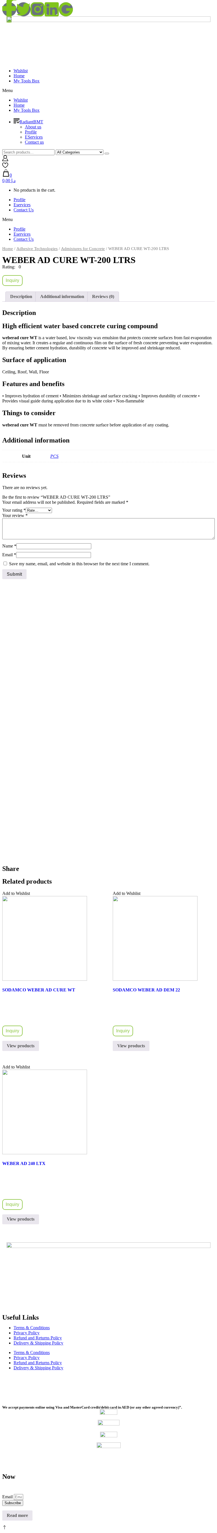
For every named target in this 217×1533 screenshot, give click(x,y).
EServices (34, 137)
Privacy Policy (27, 1332)
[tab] (21, 297)
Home (19, 75)
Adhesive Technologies (37, 248)
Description (21, 296)
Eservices (22, 204)
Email (9, 554)
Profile (31, 132)
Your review (15, 515)
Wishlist (21, 70)
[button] (108, 90)
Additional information (62, 296)
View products (20, 1045)
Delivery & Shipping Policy (38, 1343)
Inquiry (12, 280)
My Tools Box (27, 80)
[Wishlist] (5, 166)
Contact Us (24, 209)
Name (9, 546)
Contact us (34, 142)
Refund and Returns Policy (38, 1337)
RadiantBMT (31, 121)
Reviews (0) (103, 296)
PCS (54, 456)
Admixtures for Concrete (83, 248)
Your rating (14, 510)
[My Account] (5, 159)
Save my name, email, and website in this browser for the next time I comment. (79, 563)
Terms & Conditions (32, 1327)
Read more (17, 1515)
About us (33, 126)
